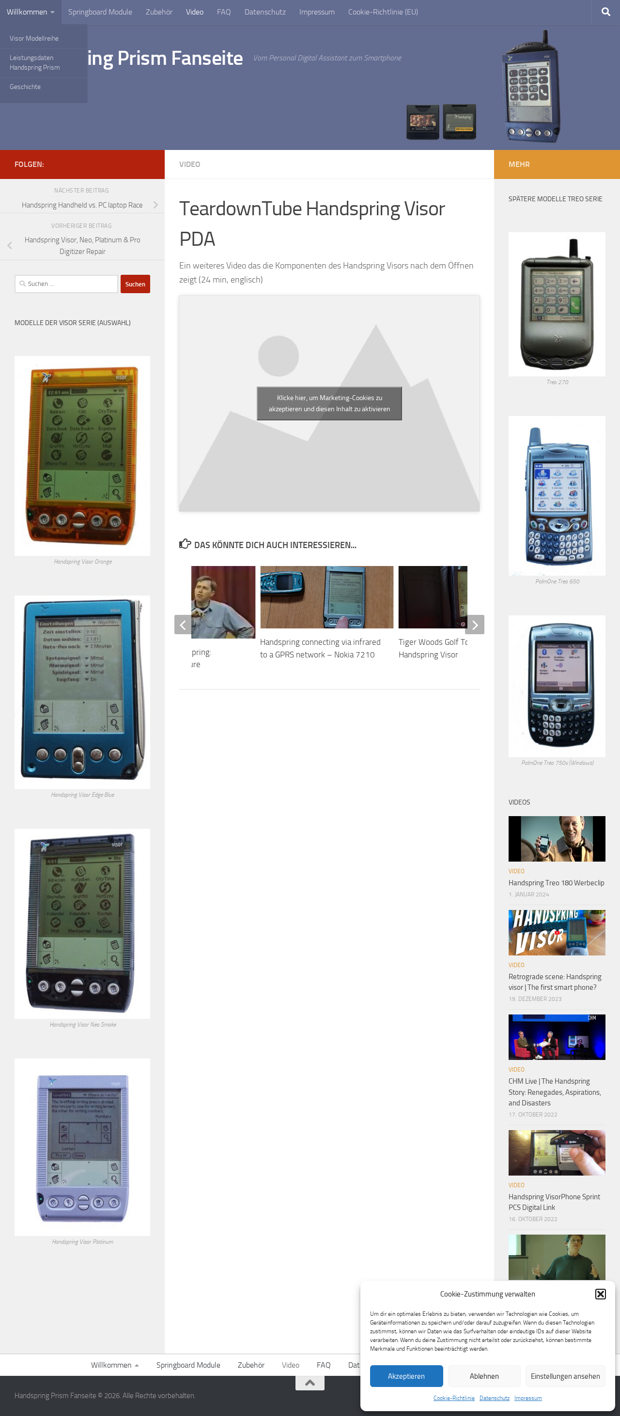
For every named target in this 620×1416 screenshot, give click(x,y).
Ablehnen (484, 1376)
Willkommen (27, 11)
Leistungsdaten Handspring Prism (35, 63)
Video (194, 11)
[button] (600, 1294)
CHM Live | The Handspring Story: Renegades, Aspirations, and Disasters (555, 1092)
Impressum (528, 1398)
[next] (474, 624)
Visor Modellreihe (34, 38)
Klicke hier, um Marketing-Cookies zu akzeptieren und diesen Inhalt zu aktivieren (329, 403)
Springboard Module (100, 11)
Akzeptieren (406, 1376)
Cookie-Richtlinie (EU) (383, 11)
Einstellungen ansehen (565, 1376)
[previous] (184, 624)
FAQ (224, 11)
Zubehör (159, 11)
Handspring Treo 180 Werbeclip (556, 883)
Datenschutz (495, 1398)
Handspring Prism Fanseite (129, 58)
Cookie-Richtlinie (454, 1398)
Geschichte (25, 87)
